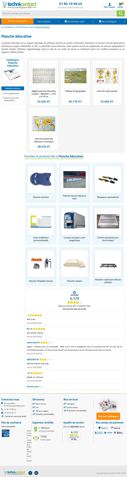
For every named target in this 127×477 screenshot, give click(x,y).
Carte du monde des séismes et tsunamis (44, 140)
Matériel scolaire (27, 27)
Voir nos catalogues (108, 416)
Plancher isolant (74, 281)
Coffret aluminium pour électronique (108, 239)
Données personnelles (45, 414)
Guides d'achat (72, 407)
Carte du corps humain (107, 91)
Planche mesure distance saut (74, 197)
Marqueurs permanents (108, 197)
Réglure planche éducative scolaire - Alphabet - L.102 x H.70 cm (44, 93)
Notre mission (41, 403)
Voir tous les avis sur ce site (74, 308)
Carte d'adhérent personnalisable (41, 239)
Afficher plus (33, 386)
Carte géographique (11, 93)
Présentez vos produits (77, 410)
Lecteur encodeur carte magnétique (74, 239)
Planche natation (41, 197)
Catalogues (71, 403)
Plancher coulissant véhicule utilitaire (108, 281)
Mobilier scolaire (13, 27)
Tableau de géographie (75, 91)
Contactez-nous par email (15, 416)
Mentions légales (42, 411)
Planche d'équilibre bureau (41, 281)
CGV (37, 407)
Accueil (3, 27)
